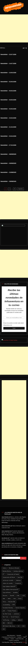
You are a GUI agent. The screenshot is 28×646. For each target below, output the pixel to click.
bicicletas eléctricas (18, 571)
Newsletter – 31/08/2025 (8, 172)
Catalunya (18, 580)
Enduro (20, 598)
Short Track (5, 616)
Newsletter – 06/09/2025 (8, 154)
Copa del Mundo (7, 592)
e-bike (17, 595)
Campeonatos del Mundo (9, 577)
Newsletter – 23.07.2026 (8, 54)
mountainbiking (6, 604)
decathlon (15, 592)
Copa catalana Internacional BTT (11, 589)
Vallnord (20, 620)
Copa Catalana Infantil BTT (9, 586)
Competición (18, 583)
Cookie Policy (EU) (20, 638)
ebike (4, 598)
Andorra (5, 568)
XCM (23, 626)
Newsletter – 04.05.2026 (8, 100)
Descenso (5, 595)
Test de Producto (15, 616)
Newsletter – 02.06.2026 (8, 81)
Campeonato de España (13, 574)
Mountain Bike (11, 601)
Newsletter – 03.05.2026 (8, 109)
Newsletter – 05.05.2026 (8, 91)
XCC (19, 626)
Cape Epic (19, 577)
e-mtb (23, 595)
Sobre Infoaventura (11, 635)
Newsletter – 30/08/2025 (8, 181)
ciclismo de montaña (8, 583)
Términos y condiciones (14, 640)
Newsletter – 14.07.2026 (8, 63)
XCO (4, 629)
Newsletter (19, 635)
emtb (14, 598)
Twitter (24, 637)
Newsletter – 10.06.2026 (8, 72)
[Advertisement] (14, 28)
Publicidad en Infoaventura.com (9, 637)
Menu (3, 48)
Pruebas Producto (12, 610)
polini (4, 610)
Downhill (12, 595)
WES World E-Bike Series (9, 626)
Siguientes (20, 188)
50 (14, 188)
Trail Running (6, 620)
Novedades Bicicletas (8, 607)
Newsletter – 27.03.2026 (8, 145)
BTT (4, 574)
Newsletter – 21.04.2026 (8, 127)
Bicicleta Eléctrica (7, 571)
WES (4, 623)
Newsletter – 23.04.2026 (8, 118)
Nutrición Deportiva (20, 607)
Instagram (7, 638)
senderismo (16, 613)
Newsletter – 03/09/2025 (8, 163)
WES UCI (9, 623)
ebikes (9, 598)
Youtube (12, 638)
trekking (13, 620)
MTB (13, 604)
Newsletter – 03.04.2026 (8, 136)
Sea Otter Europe (7, 613)
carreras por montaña (8, 580)
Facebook (19, 637)
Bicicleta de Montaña (14, 568)
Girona (4, 601)
